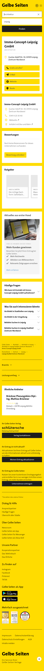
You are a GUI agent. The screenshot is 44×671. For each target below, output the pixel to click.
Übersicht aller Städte (11, 515)
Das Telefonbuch (9, 553)
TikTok (4, 579)
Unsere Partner (10, 545)
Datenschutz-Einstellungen (13, 639)
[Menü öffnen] (41, 5)
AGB (30, 639)
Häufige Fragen (8, 512)
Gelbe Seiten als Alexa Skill (13, 538)
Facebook (6, 573)
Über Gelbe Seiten (11, 522)
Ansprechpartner (9, 508)
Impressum (6, 635)
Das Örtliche (7, 557)
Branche (5, 365)
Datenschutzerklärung (24, 635)
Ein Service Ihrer (12, 661)
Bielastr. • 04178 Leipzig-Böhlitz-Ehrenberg (21, 402)
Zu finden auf (9, 564)
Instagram (6, 569)
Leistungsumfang (9, 375)
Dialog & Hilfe (9, 503)
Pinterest (6, 576)
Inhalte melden (8, 643)
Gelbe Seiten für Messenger (13, 534)
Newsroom (6, 527)
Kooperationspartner (11, 550)
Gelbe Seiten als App (10, 531)
